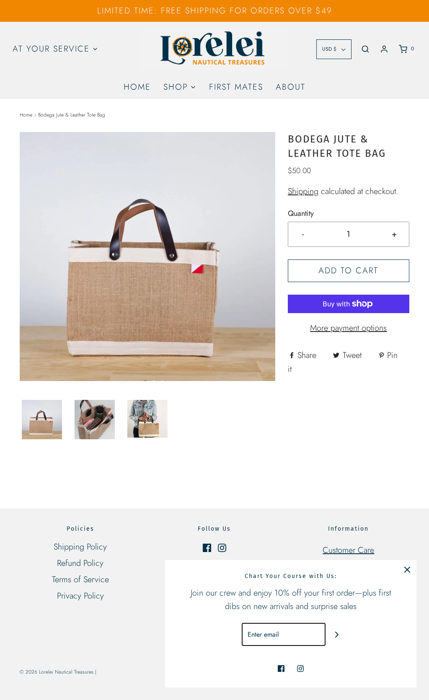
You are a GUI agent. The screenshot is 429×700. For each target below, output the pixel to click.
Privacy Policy (80, 596)
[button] (42, 419)
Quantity (301, 213)
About (290, 87)
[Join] (337, 634)
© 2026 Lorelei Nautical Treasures (56, 672)
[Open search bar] (365, 49)
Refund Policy (80, 563)
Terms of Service (80, 579)
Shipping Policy (80, 547)
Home (137, 87)
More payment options (348, 328)
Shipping (303, 191)
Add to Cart (348, 270)
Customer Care (348, 550)
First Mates (236, 87)
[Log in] (384, 49)
